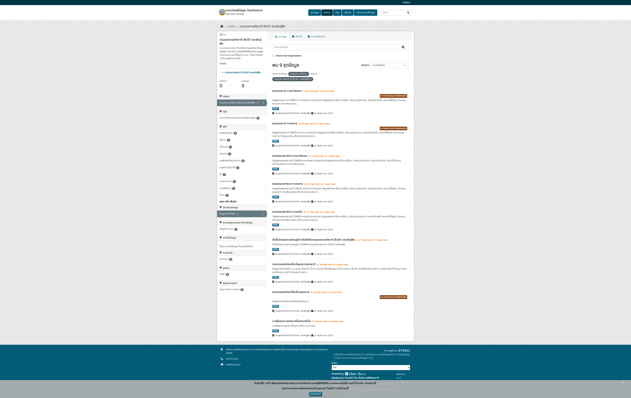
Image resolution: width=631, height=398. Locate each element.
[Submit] (408, 13)
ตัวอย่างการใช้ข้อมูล (365, 12)
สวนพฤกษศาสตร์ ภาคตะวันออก (290, 156)
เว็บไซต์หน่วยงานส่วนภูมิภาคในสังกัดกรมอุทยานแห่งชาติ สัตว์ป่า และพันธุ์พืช (314, 240)
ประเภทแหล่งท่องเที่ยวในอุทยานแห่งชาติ (294, 264)
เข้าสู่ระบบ (406, 2)
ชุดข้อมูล (315, 12)
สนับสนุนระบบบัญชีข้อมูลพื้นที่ (380, 354)
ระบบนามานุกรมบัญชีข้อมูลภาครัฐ (357, 358)
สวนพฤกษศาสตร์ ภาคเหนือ (287, 212)
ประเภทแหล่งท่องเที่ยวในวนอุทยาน (291, 292)
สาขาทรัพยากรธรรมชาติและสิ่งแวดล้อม (393, 96)
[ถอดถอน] (306, 74)
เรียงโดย (365, 65)
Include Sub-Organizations (288, 55)
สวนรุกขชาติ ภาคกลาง (285, 123)
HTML (275, 108)
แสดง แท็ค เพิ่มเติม (228, 201)
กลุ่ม (337, 12)
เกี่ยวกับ (347, 12)
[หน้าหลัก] (221, 26)
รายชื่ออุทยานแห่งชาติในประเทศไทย (292, 321)
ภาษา (334, 363)
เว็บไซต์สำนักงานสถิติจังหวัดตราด (349, 354)
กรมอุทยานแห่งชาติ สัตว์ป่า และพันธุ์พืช (262, 26)
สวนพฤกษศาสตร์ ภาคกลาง (288, 184)
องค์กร (327, 12)
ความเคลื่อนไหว (317, 36)
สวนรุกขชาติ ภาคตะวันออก (287, 91)
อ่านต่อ (223, 63)
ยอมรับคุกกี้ (315, 394)
